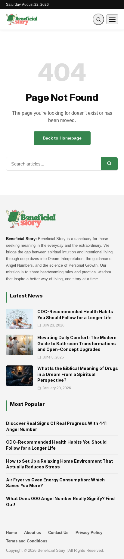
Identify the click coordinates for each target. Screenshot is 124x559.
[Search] (109, 163)
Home (11, 532)
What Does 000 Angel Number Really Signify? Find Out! (60, 501)
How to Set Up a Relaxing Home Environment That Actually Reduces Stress (59, 464)
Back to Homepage (62, 138)
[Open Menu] (112, 19)
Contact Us (58, 532)
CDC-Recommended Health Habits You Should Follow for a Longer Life (56, 445)
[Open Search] (98, 19)
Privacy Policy (89, 532)
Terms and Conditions (26, 541)
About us (32, 532)
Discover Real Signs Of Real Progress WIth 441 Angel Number (56, 426)
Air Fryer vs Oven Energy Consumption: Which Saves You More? (55, 482)
